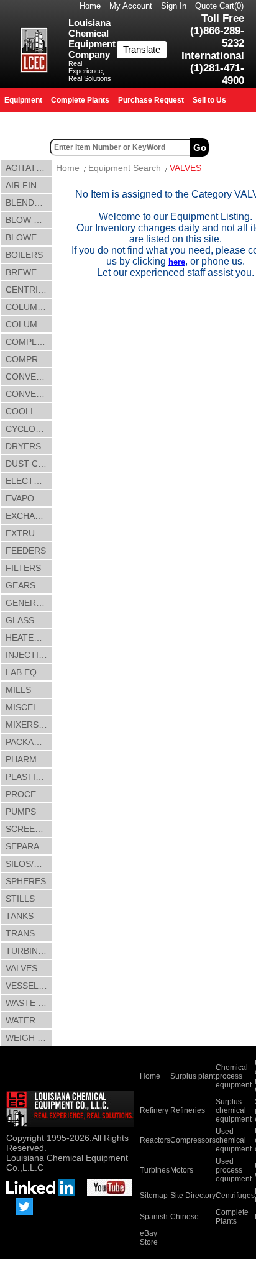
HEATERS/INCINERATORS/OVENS (29, 638)
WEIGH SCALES (29, 1038)
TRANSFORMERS (29, 933)
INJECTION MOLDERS (29, 655)
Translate (141, 49)
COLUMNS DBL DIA (29, 324)
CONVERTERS (29, 377)
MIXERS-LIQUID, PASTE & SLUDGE (29, 725)
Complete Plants (232, 1216)
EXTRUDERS (29, 533)
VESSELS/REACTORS (29, 985)
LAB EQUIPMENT (29, 672)
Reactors (155, 1140)
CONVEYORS (29, 394)
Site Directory (193, 1195)
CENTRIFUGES (29, 290)
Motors (181, 1170)
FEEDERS (26, 551)
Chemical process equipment (234, 1076)
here (176, 262)
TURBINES (27, 951)
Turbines (155, 1170)
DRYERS (23, 446)
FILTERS (23, 568)
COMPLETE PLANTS (29, 342)
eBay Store (149, 1237)
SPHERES (26, 881)
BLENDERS (29, 203)
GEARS (20, 585)
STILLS (20, 898)
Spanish (154, 1216)
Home (90, 6)
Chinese (184, 1216)
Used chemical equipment (234, 1140)
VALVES (21, 968)
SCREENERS (29, 829)
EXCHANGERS (29, 516)
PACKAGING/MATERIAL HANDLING (29, 742)
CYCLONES (29, 429)
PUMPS (21, 811)
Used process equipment (234, 1170)
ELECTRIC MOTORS (29, 481)
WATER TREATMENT (29, 1020)
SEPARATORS (29, 846)
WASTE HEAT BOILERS (29, 1003)
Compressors (193, 1140)
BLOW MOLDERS (29, 220)
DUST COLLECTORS (29, 464)
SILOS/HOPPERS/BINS (29, 864)
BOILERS (24, 255)
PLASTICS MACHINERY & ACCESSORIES (29, 777)
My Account (130, 6)
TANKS (20, 916)
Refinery (154, 1110)
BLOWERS (27, 237)
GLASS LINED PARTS (29, 620)
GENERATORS (29, 603)
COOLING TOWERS (29, 411)
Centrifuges (235, 1195)
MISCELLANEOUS (29, 707)
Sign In (173, 6)
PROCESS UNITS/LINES (29, 794)
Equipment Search (124, 168)
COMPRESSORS (29, 359)
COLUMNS (27, 307)
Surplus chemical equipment (234, 1110)
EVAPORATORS (29, 498)
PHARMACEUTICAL (29, 759)
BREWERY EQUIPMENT (29, 272)
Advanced (234, 147)
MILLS (18, 690)
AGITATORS (29, 168)
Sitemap (154, 1195)
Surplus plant (192, 1076)
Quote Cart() (219, 6)
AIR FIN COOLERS (29, 185)
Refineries (187, 1110)
